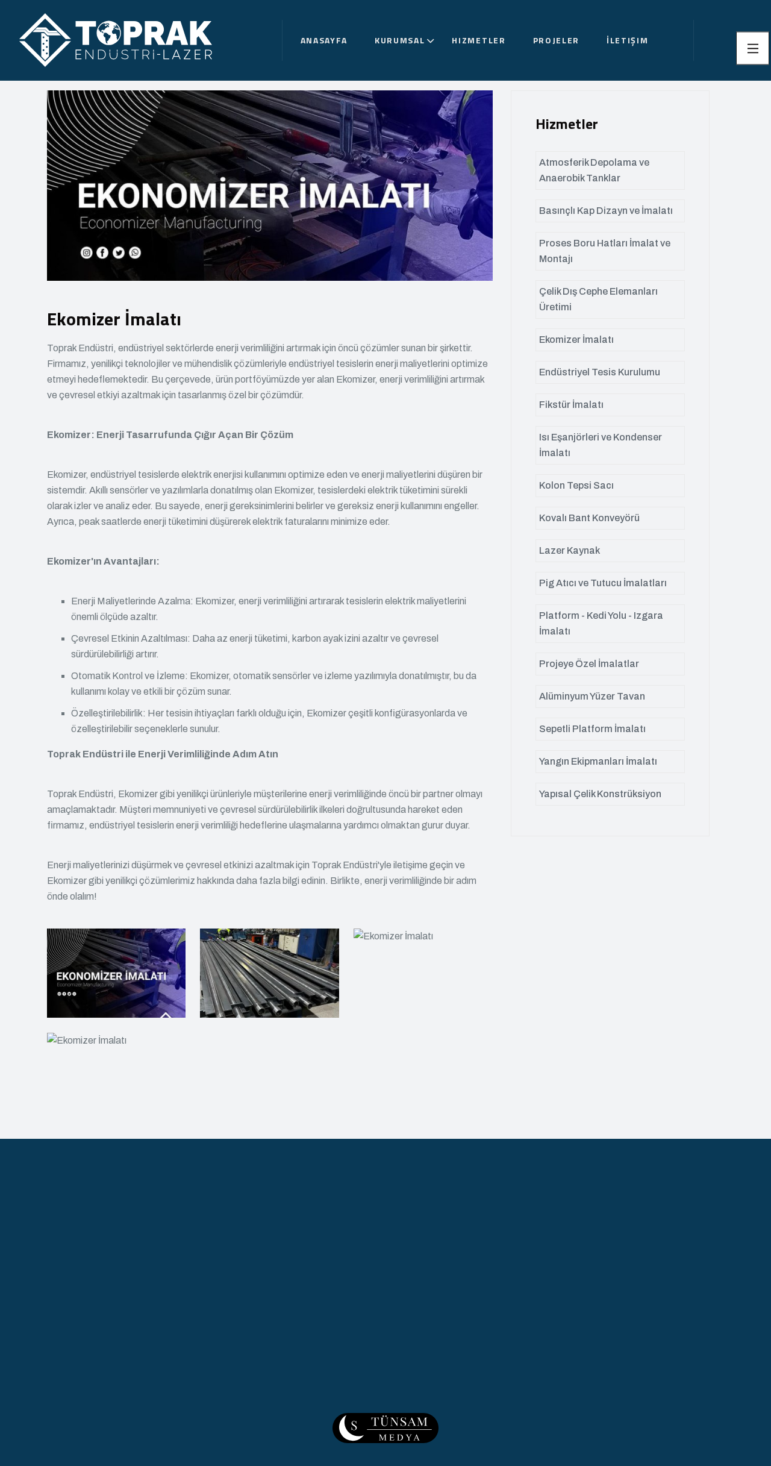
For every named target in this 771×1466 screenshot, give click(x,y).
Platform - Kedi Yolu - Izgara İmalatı (601, 623)
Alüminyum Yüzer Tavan (592, 696)
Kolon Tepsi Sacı (576, 485)
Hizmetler (478, 40)
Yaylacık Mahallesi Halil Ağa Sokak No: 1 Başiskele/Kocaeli (648, 1355)
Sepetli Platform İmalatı (592, 729)
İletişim (627, 40)
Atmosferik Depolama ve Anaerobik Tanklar (594, 170)
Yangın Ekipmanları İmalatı (598, 761)
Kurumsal (400, 40)
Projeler (556, 40)
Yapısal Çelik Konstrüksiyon (600, 794)
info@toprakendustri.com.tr (634, 1319)
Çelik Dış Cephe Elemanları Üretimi (598, 299)
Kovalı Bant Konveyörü (589, 518)
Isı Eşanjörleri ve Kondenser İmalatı (600, 445)
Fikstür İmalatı (571, 404)
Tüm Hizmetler (375, 1393)
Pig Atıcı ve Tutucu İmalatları (603, 583)
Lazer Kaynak (569, 550)
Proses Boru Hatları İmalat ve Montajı (604, 251)
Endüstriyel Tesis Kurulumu (599, 372)
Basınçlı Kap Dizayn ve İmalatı (606, 210)
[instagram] (567, 1403)
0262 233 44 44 (609, 1288)
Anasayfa (324, 40)
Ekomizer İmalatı (576, 339)
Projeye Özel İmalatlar (589, 664)
